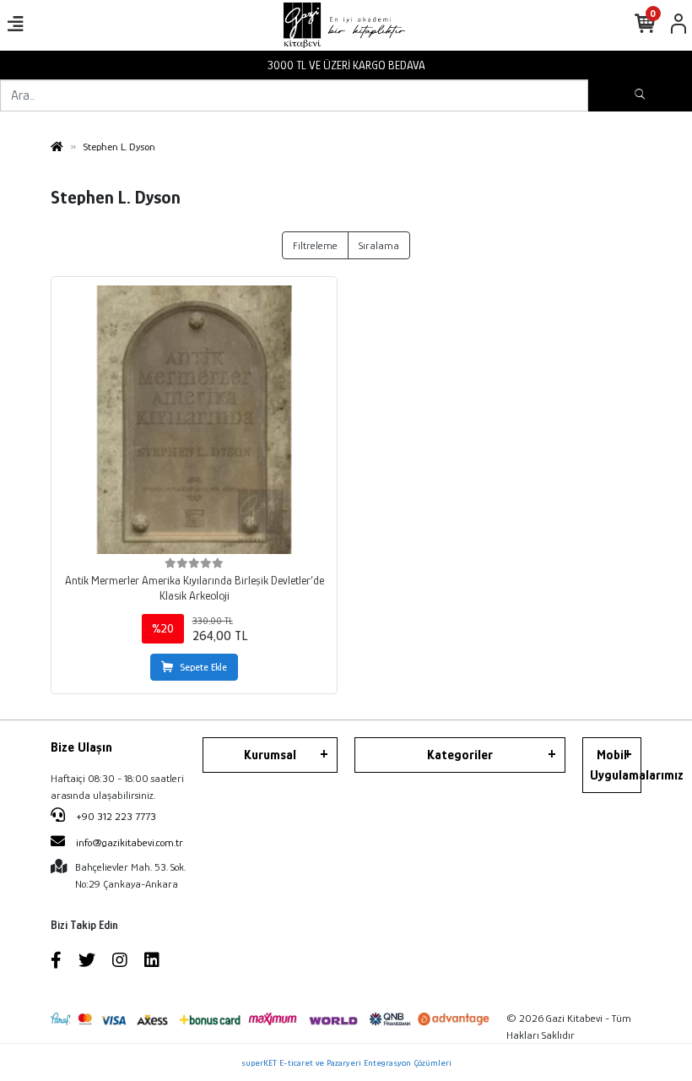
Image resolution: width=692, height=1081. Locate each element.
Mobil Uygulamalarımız (615, 765)
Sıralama (379, 245)
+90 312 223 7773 (114, 816)
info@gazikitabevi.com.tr (129, 842)
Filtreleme (315, 245)
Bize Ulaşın (81, 747)
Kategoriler (460, 755)
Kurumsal (270, 755)
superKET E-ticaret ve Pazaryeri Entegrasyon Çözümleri (346, 1062)
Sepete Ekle (203, 667)
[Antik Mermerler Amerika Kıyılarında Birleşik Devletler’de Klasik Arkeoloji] (194, 419)
